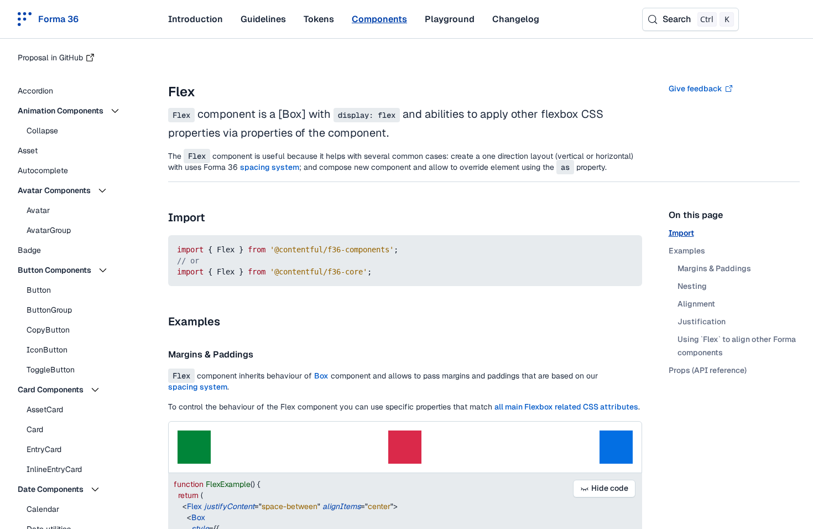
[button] (77, 111)
